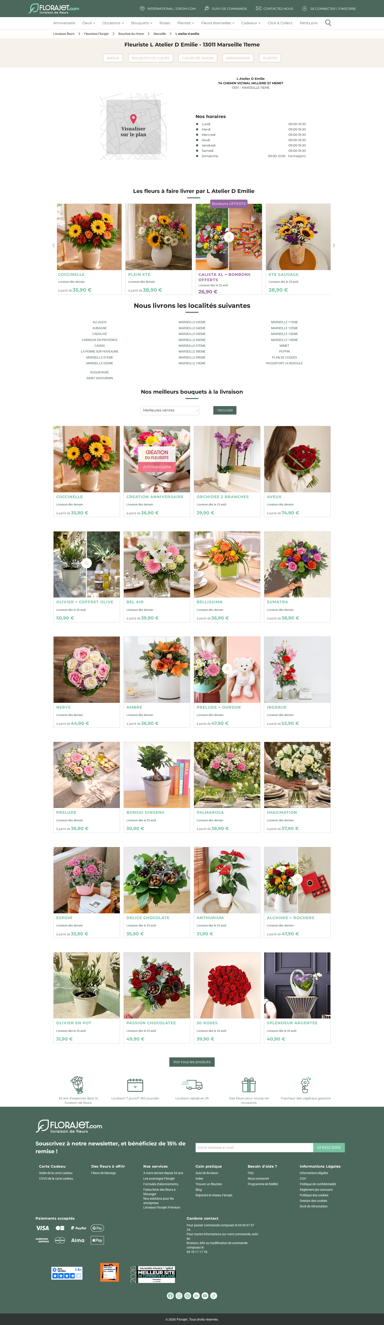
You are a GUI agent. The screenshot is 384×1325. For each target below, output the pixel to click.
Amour (113, 58)
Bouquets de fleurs (150, 58)
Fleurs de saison (197, 58)
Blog (199, 1189)
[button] (53, 245)
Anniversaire (238, 58)
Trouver (225, 410)
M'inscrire (329, 1147)
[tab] (66, 23)
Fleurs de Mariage (103, 1173)
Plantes (270, 58)
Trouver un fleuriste (209, 1184)
